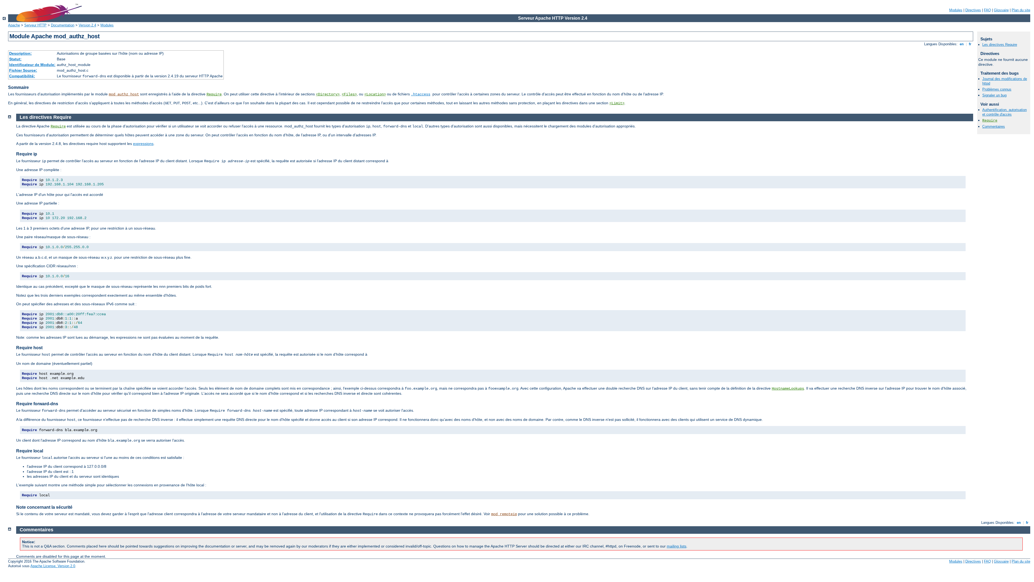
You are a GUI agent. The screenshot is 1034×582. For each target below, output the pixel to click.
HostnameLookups (788, 388)
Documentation (62, 25)
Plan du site (1021, 10)
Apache (14, 25)
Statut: (15, 59)
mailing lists (676, 546)
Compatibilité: (22, 76)
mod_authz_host (124, 94)
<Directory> (328, 94)
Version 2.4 (87, 25)
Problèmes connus (996, 89)
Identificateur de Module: (32, 65)
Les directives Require (999, 45)
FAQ (987, 10)
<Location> (375, 94)
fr (970, 44)
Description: (20, 53)
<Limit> (616, 103)
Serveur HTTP (35, 25)
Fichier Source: (23, 70)
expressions (143, 143)
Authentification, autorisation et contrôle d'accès (1004, 112)
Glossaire (1001, 10)
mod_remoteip (504, 514)
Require (214, 94)
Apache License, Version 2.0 (52, 566)
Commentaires (993, 126)
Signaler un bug (994, 95)
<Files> (349, 94)
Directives (973, 10)
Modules (955, 10)
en (962, 44)
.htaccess (420, 94)
